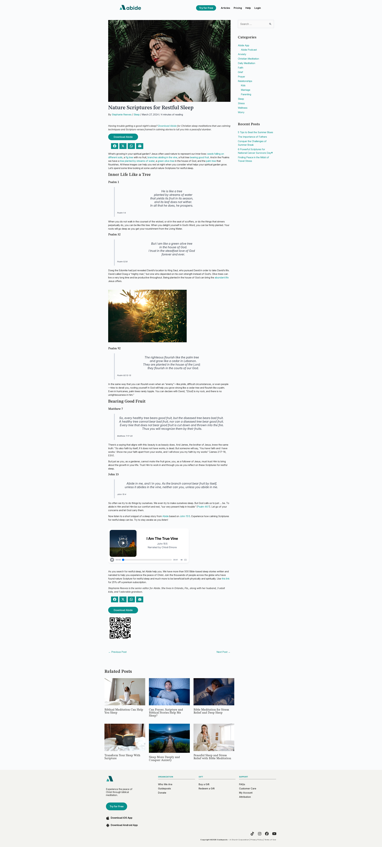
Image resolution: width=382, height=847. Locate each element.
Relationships (245, 81)
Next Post (223, 651)
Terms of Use (270, 840)
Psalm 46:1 (203, 506)
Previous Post (117, 651)
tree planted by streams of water (137, 160)
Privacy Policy (257, 840)
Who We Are (165, 784)
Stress (241, 103)
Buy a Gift (204, 784)
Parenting (246, 94)
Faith (240, 67)
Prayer (241, 76)
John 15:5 (185, 516)
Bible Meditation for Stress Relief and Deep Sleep (211, 711)
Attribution (245, 796)
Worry (241, 112)
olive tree (169, 160)
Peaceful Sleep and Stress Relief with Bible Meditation (212, 757)
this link (225, 578)
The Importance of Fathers (252, 136)
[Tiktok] (252, 834)
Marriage (245, 89)
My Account (245, 792)
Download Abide (167, 125)
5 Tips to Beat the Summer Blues (255, 132)
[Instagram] (259, 834)
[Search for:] (256, 24)
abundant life (222, 277)
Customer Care (247, 788)
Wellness (242, 107)
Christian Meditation (248, 58)
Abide (165, 516)
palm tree (211, 160)
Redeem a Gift (207, 788)
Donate (162, 792)
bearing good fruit (199, 157)
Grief (240, 72)
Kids (243, 85)
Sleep (137, 114)
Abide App (243, 45)
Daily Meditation (246, 63)
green (161, 160)
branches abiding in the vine (162, 157)
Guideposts (164, 788)
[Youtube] (274, 834)
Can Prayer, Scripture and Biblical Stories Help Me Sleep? (166, 712)
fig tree (129, 157)
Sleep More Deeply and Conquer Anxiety (164, 759)
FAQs (242, 784)
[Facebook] (267, 834)
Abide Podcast (249, 49)
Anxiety (242, 54)
